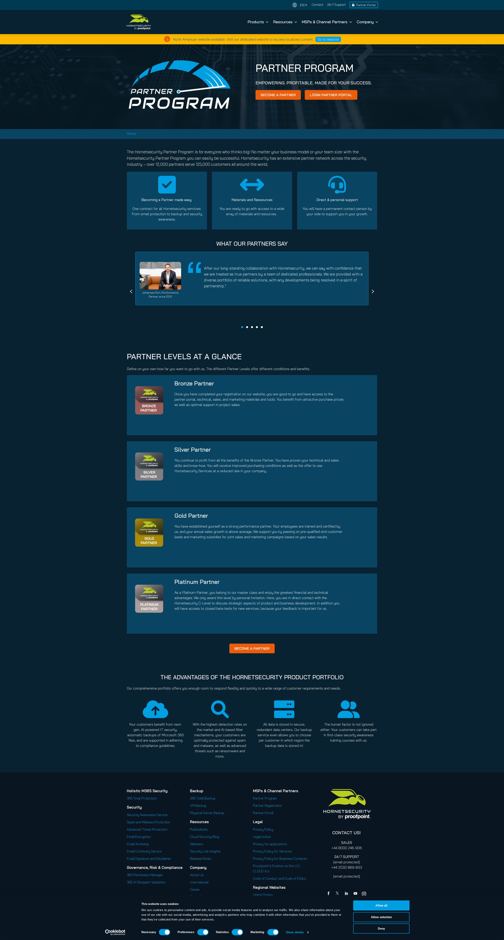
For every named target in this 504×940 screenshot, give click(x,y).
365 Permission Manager (145, 875)
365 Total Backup (202, 798)
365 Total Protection (142, 798)
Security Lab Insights (205, 851)
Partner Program (265, 798)
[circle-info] (167, 39)
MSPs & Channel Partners (324, 21)
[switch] (202, 932)
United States (263, 895)
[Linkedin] (346, 894)
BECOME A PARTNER (278, 95)
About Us (197, 875)
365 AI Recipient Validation (146, 882)
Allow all (381, 905)
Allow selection (381, 917)
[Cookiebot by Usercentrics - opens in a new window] (115, 932)
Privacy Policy (263, 829)
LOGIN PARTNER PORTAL (331, 95)
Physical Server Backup (207, 813)
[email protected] (346, 862)
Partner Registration (267, 805)
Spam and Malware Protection (148, 822)
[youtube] (355, 894)
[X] (338, 894)
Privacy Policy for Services (272, 851)
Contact (317, 5)
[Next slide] (373, 291)
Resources (283, 21)
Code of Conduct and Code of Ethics (279, 878)
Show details (295, 932)
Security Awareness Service (147, 815)
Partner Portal (366, 5)
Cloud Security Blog (204, 837)
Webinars (196, 844)
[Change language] (300, 5)
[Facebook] (329, 894)
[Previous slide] (131, 291)
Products (256, 21)
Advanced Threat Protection (147, 829)
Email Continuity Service (144, 851)
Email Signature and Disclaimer (149, 858)
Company (365, 21)
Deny (381, 928)
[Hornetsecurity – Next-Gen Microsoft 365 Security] (138, 22)
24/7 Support (336, 5)
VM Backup (198, 805)
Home (131, 133)
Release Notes (200, 858)
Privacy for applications (270, 844)
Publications (199, 829)
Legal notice (262, 837)
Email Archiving (137, 844)
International (199, 882)
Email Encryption (139, 837)
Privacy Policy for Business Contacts (280, 858)
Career (195, 889)
